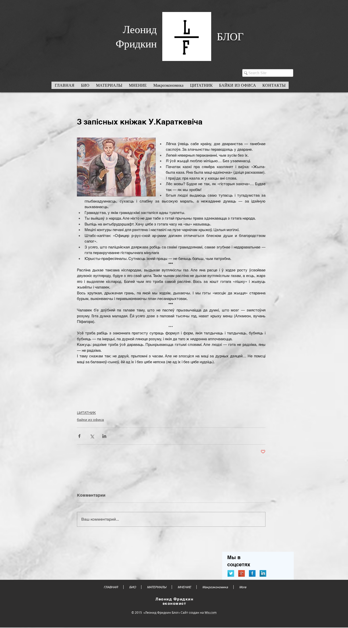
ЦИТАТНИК (86, 413)
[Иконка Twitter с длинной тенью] (230, 573)
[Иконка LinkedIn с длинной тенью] (263, 573)
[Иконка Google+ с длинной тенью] (241, 573)
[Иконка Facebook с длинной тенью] (252, 573)
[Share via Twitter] (91, 436)
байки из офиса (90, 420)
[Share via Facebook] (79, 436)
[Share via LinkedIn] (104, 436)
